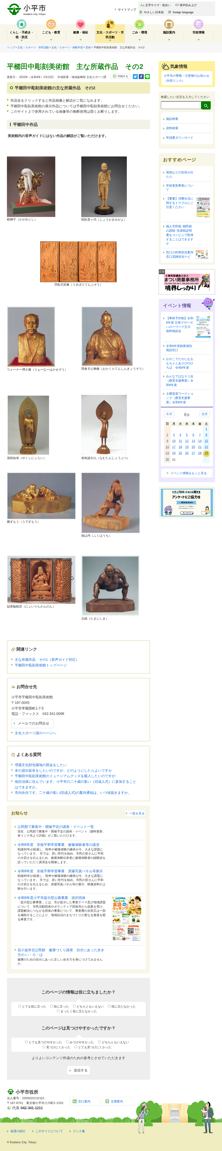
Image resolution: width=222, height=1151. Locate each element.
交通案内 (117, 1101)
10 (174, 441)
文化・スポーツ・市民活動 (33, 47)
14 (200, 441)
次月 (205, 414)
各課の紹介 (18, 1131)
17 (174, 447)
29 (206, 453)
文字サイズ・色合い (158, 5)
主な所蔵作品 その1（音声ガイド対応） (47, 659)
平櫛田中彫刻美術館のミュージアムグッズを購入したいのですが (65, 776)
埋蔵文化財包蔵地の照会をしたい (41, 765)
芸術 (88, 47)
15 (206, 441)
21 (200, 447)
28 (200, 453)
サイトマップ (127, 9)
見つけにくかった (58, 1047)
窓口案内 (84, 1101)
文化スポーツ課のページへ (35, 733)
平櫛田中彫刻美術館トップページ (41, 665)
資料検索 (172, 128)
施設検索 (172, 118)
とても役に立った (34, 1006)
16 (167, 447)
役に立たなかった (123, 1006)
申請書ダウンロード (179, 137)
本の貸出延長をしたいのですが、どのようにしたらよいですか (63, 770)
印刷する (123, 76)
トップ (11, 47)
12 (187, 441)
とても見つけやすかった (45, 1042)
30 (167, 459)
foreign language (183, 12)
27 (193, 453)
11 (180, 441)
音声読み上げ (188, 5)
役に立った (61, 1006)
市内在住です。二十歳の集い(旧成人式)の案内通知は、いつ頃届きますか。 (73, 792)
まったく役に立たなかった (78, 1011)
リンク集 (79, 1131)
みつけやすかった (82, 1042)
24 (174, 453)
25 (180, 453)
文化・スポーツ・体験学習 (67, 47)
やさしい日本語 (154, 12)
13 (193, 441)
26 (187, 453)
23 (167, 453)
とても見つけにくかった (94, 1047)
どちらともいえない (90, 1006)
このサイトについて (49, 1131)
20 (193, 447)
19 (187, 447)
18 (180, 447)
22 (206, 447)
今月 (169, 414)
